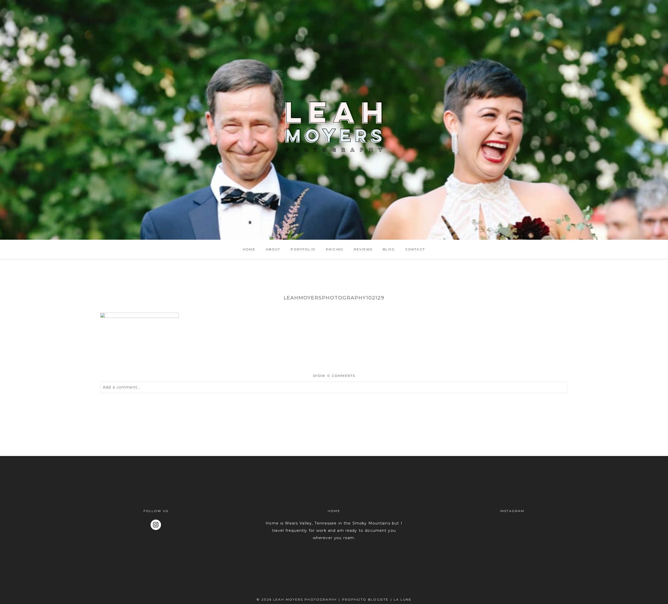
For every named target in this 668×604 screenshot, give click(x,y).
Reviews (363, 249)
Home (249, 249)
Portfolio (303, 249)
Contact (415, 249)
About (273, 249)
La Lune (402, 599)
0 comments (334, 376)
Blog (389, 249)
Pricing (334, 249)
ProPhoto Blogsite (365, 599)
